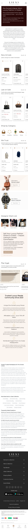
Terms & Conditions (14, 504)
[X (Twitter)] (15, 487)
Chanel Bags (5, 398)
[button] (10, 61)
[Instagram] (7, 487)
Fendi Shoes (14, 403)
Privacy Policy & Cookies (14, 507)
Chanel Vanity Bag (10, 400)
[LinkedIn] (21, 487)
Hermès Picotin (19, 400)
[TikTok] (18, 487)
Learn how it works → (7, 255)
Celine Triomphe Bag (19, 405)
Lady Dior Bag (22, 398)
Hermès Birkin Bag (13, 398)
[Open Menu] (2, 3)
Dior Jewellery (9, 407)
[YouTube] (12, 487)
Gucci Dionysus (22, 403)
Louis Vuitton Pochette (8, 405)
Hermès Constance (6, 403)
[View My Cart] (26, 3)
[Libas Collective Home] (14, 454)
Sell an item (8, 252)
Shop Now (15, 185)
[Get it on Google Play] (19, 494)
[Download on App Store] (9, 494)
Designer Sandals (17, 407)
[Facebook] (10, 487)
